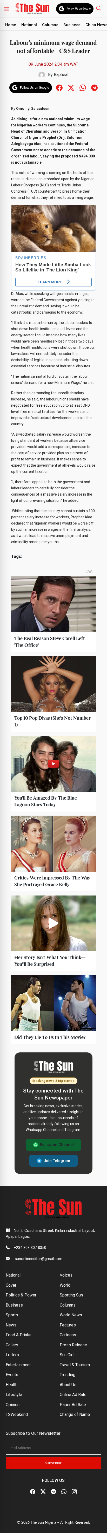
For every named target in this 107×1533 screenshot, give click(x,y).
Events (12, 1374)
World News (71, 1314)
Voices (66, 1275)
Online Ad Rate (73, 1394)
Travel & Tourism (75, 1364)
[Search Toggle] (99, 8)
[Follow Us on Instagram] (74, 1492)
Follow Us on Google (79, 8)
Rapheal (61, 74)
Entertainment (18, 1364)
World (65, 1285)
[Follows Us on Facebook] (59, 87)
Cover (11, 1285)
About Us (68, 1384)
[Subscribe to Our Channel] (53, 1492)
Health (11, 1384)
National (29, 24)
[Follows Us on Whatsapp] (82, 87)
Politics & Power (21, 1295)
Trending (67, 1374)
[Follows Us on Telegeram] (94, 87)
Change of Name (75, 1414)
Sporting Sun (71, 1295)
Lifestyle (14, 1394)
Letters (12, 1354)
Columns (50, 24)
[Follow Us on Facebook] (32, 1492)
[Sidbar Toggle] (6, 9)
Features (68, 1325)
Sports (12, 1314)
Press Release (73, 1344)
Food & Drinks (18, 1334)
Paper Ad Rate (73, 1404)
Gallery (12, 1344)
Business (71, 24)
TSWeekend (17, 1414)
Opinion (12, 1404)
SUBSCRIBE (53, 1463)
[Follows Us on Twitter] (71, 87)
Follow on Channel (57, 1144)
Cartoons (68, 1334)
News (11, 1325)
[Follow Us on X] (43, 1492)
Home (10, 24)
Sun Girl (66, 1354)
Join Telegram (57, 1160)
